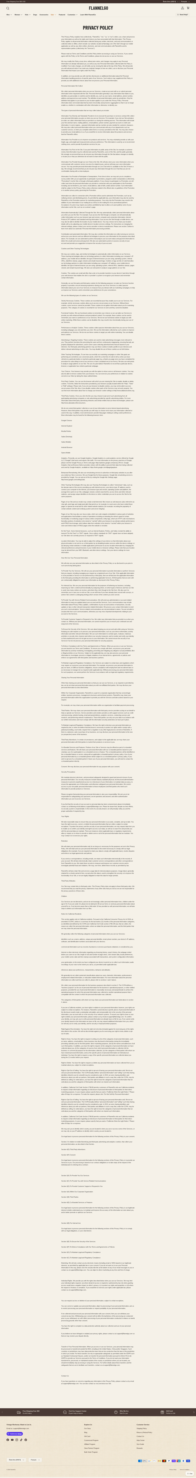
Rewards (140, 1448)
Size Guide (140, 1444)
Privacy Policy (173, 1469)
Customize (71, 15)
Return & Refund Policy (144, 1432)
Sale (52, 15)
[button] (188, 8)
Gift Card (87, 1436)
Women (17, 15)
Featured (62, 15)
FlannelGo (13, 1469)
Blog (85, 1432)
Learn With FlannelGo (88, 15)
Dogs (35, 15)
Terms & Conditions (184, 1469)
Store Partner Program (91, 1448)
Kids (26, 15)
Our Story (87, 1428)
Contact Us (140, 1436)
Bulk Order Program (91, 1452)
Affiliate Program (89, 1444)
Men (8, 15)
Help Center (141, 1440)
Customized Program (91, 1440)
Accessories (44, 15)
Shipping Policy (142, 1428)
